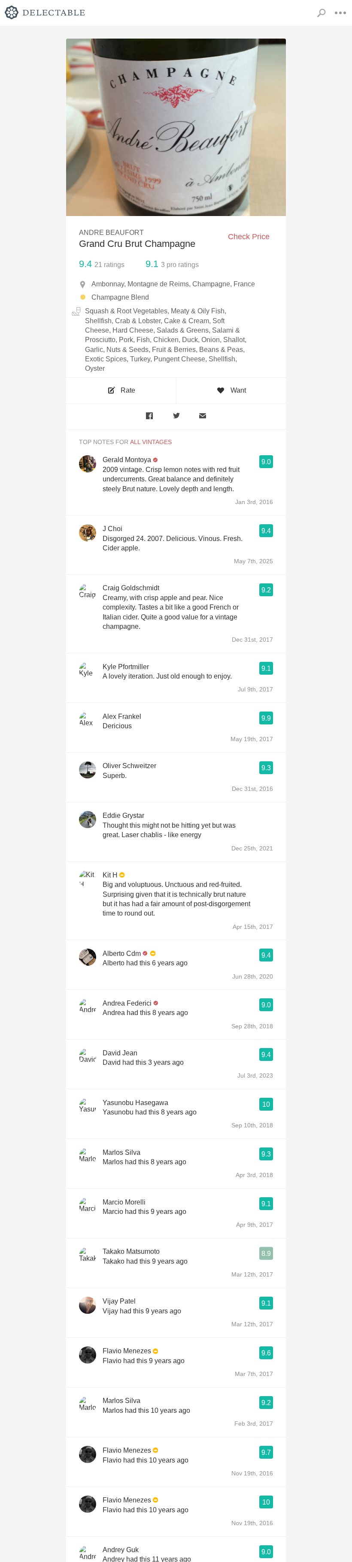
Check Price (249, 236)
